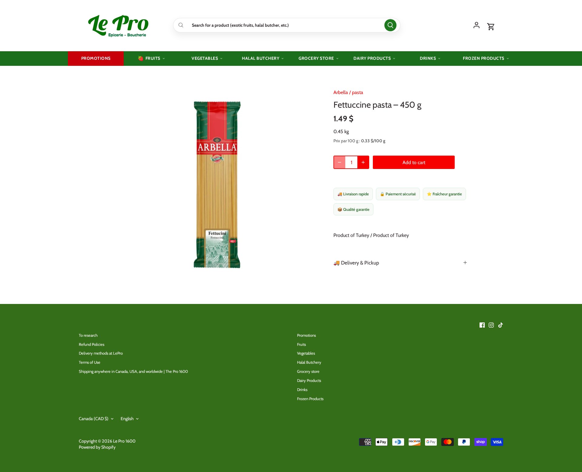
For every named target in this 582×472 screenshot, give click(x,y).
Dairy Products (309, 380)
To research (88, 335)
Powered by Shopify (97, 447)
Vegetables (306, 353)
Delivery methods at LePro (101, 353)
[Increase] (363, 162)
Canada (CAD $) (94, 418)
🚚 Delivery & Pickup (356, 263)
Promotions (306, 335)
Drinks (302, 389)
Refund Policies (91, 344)
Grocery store (308, 371)
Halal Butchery (309, 362)
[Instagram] (491, 324)
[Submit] (390, 25)
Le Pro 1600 (124, 441)
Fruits (301, 344)
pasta (357, 92)
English (127, 418)
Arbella (340, 92)
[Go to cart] (491, 27)
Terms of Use (89, 362)
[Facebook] (482, 324)
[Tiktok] (500, 324)
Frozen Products (310, 398)
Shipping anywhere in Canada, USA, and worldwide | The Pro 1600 (133, 371)
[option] (217, 185)
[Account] (476, 25)
